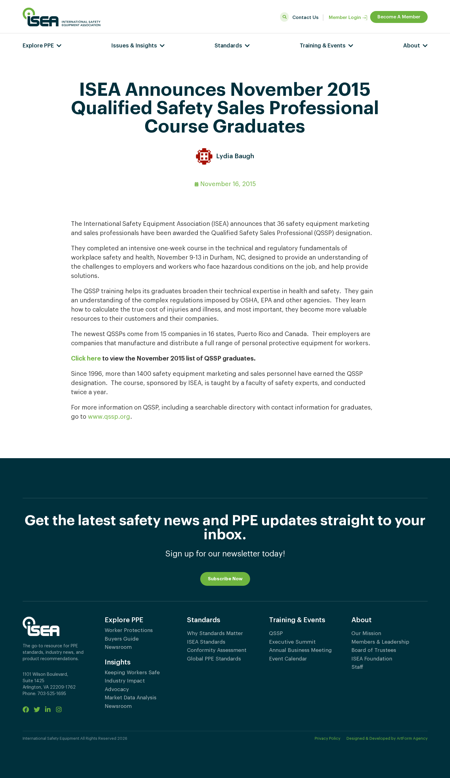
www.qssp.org (109, 417)
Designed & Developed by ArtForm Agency (387, 738)
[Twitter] (37, 709)
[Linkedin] (48, 709)
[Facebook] (26, 709)
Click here (86, 359)
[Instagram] (59, 709)
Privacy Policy (327, 738)
